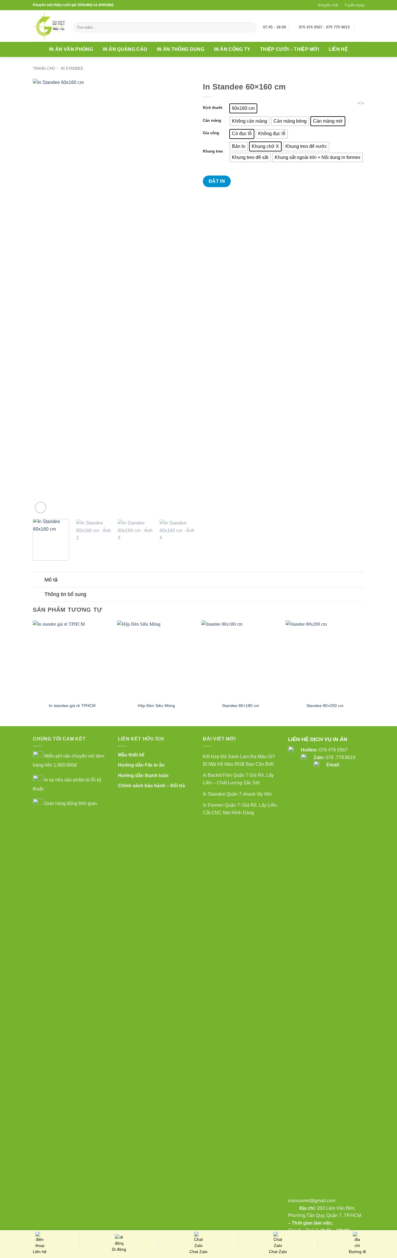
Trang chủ (44, 68)
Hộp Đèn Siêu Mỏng (156, 705)
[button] (361, 27)
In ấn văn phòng (71, 49)
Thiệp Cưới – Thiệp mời (289, 49)
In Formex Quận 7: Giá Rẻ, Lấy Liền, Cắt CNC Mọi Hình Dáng (240, 809)
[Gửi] (251, 27)
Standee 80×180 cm (240, 705)
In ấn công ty (232, 49)
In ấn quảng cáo (125, 49)
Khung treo (213, 151)
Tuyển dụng (354, 5)
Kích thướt (212, 108)
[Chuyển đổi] (38, 580)
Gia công (211, 133)
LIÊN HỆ (338, 49)
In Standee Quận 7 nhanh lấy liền (237, 794)
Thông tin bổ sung (65, 594)
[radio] (243, 108)
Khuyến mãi (328, 5)
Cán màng (212, 121)
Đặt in (217, 181)
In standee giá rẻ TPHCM (72, 705)
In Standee (72, 68)
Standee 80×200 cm (325, 705)
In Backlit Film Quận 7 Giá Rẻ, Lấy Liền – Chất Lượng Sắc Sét (238, 779)
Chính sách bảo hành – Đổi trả (151, 785)
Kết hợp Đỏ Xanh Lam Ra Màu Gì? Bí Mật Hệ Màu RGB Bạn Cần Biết (239, 760)
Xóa (360, 103)
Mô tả (51, 580)
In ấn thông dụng (180, 49)
